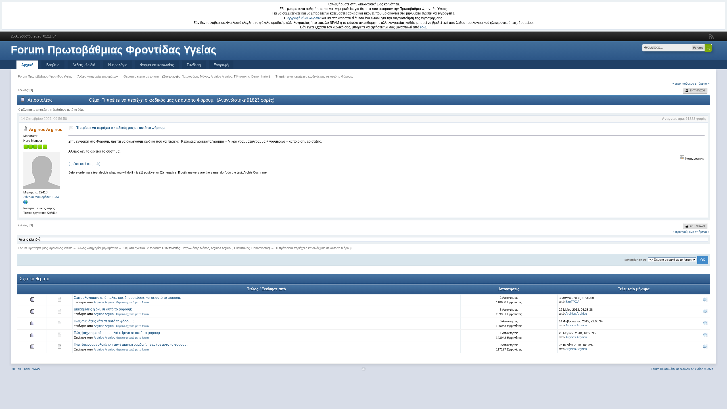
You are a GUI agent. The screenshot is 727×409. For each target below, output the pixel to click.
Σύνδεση (194, 65)
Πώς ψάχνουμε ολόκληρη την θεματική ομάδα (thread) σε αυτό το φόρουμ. (130, 345)
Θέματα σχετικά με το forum (132, 302)
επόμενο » (702, 83)
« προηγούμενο (683, 83)
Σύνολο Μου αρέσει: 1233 (41, 197)
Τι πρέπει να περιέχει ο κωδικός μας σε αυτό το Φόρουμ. (120, 128)
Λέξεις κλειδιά (83, 65)
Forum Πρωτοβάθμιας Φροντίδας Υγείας (113, 50)
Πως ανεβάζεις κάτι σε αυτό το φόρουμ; (103, 321)
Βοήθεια (53, 65)
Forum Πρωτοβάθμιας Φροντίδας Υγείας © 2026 (682, 368)
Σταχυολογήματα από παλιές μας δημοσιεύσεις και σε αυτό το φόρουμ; (127, 298)
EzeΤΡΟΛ (572, 301)
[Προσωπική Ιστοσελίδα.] (25, 203)
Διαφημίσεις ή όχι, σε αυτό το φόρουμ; (103, 309)
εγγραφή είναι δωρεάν (304, 18)
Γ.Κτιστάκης (242, 76)
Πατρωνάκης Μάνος (195, 76)
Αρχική (27, 65)
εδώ (423, 27)
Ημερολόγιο (117, 65)
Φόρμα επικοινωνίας (157, 65)
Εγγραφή (221, 65)
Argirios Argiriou (221, 76)
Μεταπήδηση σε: (635, 259)
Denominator (260, 76)
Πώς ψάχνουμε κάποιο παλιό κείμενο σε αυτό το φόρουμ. (117, 333)
